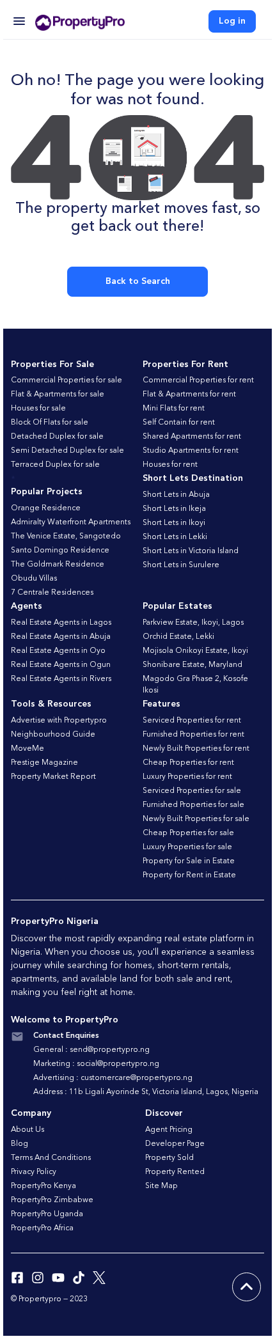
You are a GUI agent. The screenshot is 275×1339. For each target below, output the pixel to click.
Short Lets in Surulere (181, 565)
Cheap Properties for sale (188, 833)
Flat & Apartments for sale (57, 394)
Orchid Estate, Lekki (178, 637)
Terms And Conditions (51, 1158)
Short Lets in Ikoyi (174, 523)
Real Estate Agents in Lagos (61, 623)
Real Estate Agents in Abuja (61, 637)
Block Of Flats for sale (49, 423)
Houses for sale (38, 408)
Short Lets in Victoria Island (191, 551)
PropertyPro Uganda (47, 1214)
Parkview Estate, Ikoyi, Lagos (193, 623)
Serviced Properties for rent (192, 720)
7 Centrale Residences (52, 593)
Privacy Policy (33, 1172)
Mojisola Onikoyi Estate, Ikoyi (195, 651)
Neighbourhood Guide (53, 735)
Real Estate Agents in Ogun (61, 665)
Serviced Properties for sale (192, 791)
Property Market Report (53, 777)
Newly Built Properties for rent (196, 749)
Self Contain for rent (179, 423)
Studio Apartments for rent (191, 451)
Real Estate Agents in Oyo (58, 651)
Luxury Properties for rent (187, 777)
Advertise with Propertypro (59, 720)
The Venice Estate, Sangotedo (66, 536)
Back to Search (138, 281)
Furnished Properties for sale (193, 805)
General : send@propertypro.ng (91, 1050)
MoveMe (27, 749)
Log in (232, 21)
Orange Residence (46, 508)
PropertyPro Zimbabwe (52, 1200)
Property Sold (169, 1158)
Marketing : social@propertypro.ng (96, 1064)
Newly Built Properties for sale (196, 819)
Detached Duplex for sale (57, 437)
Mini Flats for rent (174, 408)
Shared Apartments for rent (192, 437)
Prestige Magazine (44, 763)
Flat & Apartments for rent (189, 394)
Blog (19, 1144)
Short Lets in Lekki (175, 537)
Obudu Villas (34, 579)
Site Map (161, 1186)
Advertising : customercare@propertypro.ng (112, 1078)
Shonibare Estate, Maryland (192, 665)
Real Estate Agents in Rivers (61, 679)
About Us (27, 1130)
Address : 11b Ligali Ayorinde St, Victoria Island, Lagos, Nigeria (145, 1092)
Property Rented (175, 1172)
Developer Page (175, 1144)
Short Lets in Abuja (176, 495)
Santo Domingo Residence (60, 550)
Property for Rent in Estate (189, 875)
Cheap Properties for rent (188, 763)
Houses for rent (170, 465)
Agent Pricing (168, 1130)
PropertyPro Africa (42, 1228)
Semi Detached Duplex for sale (67, 451)
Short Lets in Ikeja (174, 509)
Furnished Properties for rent (193, 735)
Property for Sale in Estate (189, 861)
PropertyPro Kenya (43, 1186)
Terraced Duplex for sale (55, 465)
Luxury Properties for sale (187, 847)
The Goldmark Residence (57, 564)
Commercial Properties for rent (198, 380)
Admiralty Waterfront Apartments (70, 522)
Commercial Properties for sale (66, 380)
